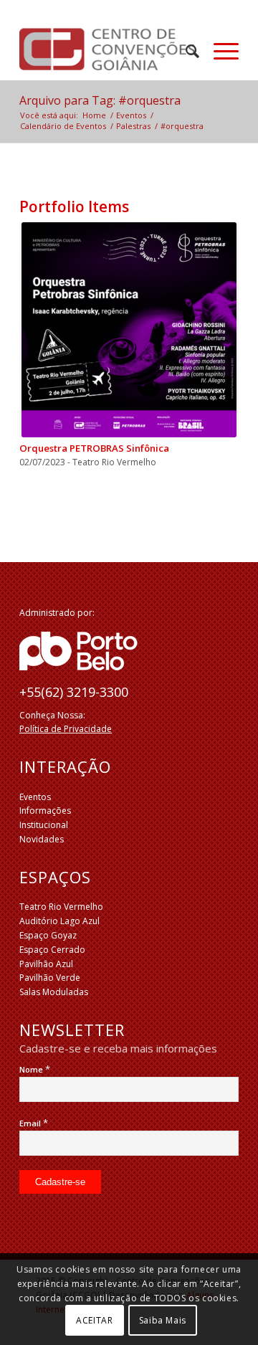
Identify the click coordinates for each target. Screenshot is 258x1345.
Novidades (41, 839)
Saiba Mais (162, 1320)
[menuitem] (185, 51)
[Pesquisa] (185, 51)
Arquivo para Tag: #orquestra (100, 100)
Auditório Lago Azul (59, 921)
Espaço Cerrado (52, 950)
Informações (45, 810)
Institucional (43, 825)
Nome (34, 1069)
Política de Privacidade (65, 729)
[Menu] (219, 51)
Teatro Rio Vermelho (61, 906)
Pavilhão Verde (49, 977)
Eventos (35, 797)
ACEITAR (94, 1320)
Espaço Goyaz (48, 935)
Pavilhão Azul (46, 964)
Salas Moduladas (53, 992)
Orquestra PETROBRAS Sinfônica (94, 448)
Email (33, 1123)
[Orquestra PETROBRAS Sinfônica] (129, 329)
